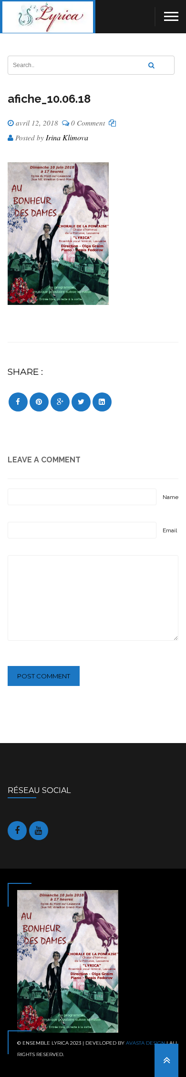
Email (170, 530)
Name (170, 497)
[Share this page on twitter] (81, 401)
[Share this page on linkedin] (102, 401)
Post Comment (43, 676)
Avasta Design (145, 1043)
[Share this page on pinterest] (39, 401)
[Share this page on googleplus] (60, 401)
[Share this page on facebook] (18, 401)
